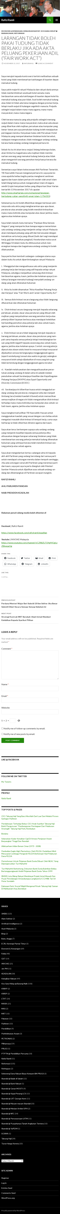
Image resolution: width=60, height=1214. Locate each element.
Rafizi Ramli (7, 20)
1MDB (4, 913)
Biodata (4, 833)
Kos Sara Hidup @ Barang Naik (14, 983)
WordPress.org (8, 1198)
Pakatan (5, 1018)
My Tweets (6, 782)
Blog (3, 933)
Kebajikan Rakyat (31, 31)
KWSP (4, 993)
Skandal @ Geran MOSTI (12, 1088)
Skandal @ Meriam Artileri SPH (14, 1108)
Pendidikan (6, 1028)
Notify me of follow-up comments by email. (24, 728)
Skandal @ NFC (7, 1113)
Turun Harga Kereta (10, 1143)
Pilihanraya (6, 1043)
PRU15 (4, 1048)
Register (5, 1178)
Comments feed (8, 1193)
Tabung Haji (6, 1138)
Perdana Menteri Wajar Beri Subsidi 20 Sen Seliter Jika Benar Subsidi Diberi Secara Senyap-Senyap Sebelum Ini (29, 603)
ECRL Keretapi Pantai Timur (13, 943)
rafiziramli (29, 63)
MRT (3, 1013)
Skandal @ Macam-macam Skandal (16, 1103)
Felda (3, 953)
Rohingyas (5, 1068)
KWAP (4, 988)
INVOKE (5, 963)
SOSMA (4, 1133)
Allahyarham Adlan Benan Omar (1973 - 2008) (21, 846)
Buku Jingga (6, 938)
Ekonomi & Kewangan (12, 31)
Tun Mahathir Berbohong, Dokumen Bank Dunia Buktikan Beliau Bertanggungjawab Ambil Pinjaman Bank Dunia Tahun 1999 (29, 869)
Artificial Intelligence (10, 923)
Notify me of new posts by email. (19, 734)
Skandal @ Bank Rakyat (11, 1083)
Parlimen (5, 1023)
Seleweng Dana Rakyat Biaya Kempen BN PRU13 (22, 1073)
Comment (6, 648)
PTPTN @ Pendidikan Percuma (14, 1053)
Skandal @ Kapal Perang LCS (13, 1093)
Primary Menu (56, 20)
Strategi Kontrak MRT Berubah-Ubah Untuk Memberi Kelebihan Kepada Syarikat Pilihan (26, 616)
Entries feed (6, 1188)
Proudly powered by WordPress (13, 1211)
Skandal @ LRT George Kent (13, 1098)
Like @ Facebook (10, 759)
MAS (3, 1008)
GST (3, 958)
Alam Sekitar (6, 918)
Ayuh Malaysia (7, 928)
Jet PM (4, 968)
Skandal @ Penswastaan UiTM (14, 1118)
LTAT (3, 998)
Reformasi (19, 33)
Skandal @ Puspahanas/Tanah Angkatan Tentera (22, 1123)
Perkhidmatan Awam (10, 1033)
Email (4, 696)
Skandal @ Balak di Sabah (12, 1078)
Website (5, 707)
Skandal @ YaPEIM (9, 1128)
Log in (4, 1183)
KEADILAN (6, 973)
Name (5, 684)
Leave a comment (45, 63)
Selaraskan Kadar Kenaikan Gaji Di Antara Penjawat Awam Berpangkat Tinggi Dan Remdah (26, 839)
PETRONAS (6, 1038)
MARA (4, 1003)
